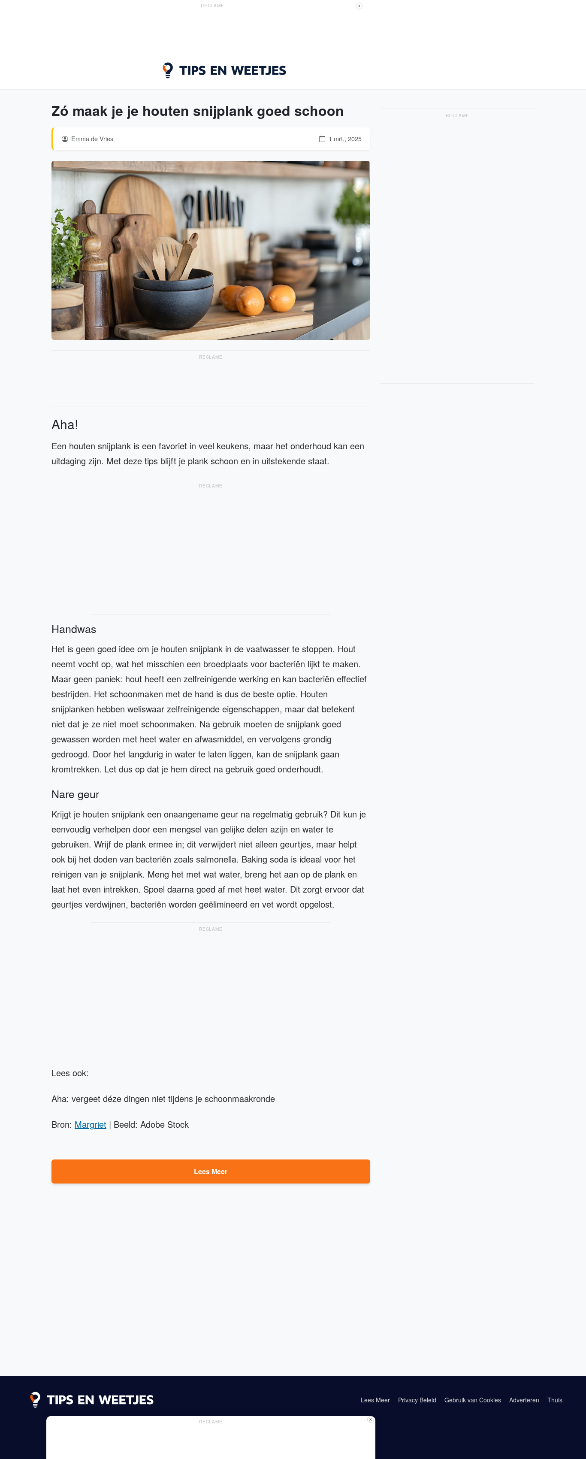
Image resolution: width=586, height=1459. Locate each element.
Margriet (90, 1124)
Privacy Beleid (417, 1399)
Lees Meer (210, 1171)
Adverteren (524, 1399)
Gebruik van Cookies (472, 1399)
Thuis (554, 1399)
